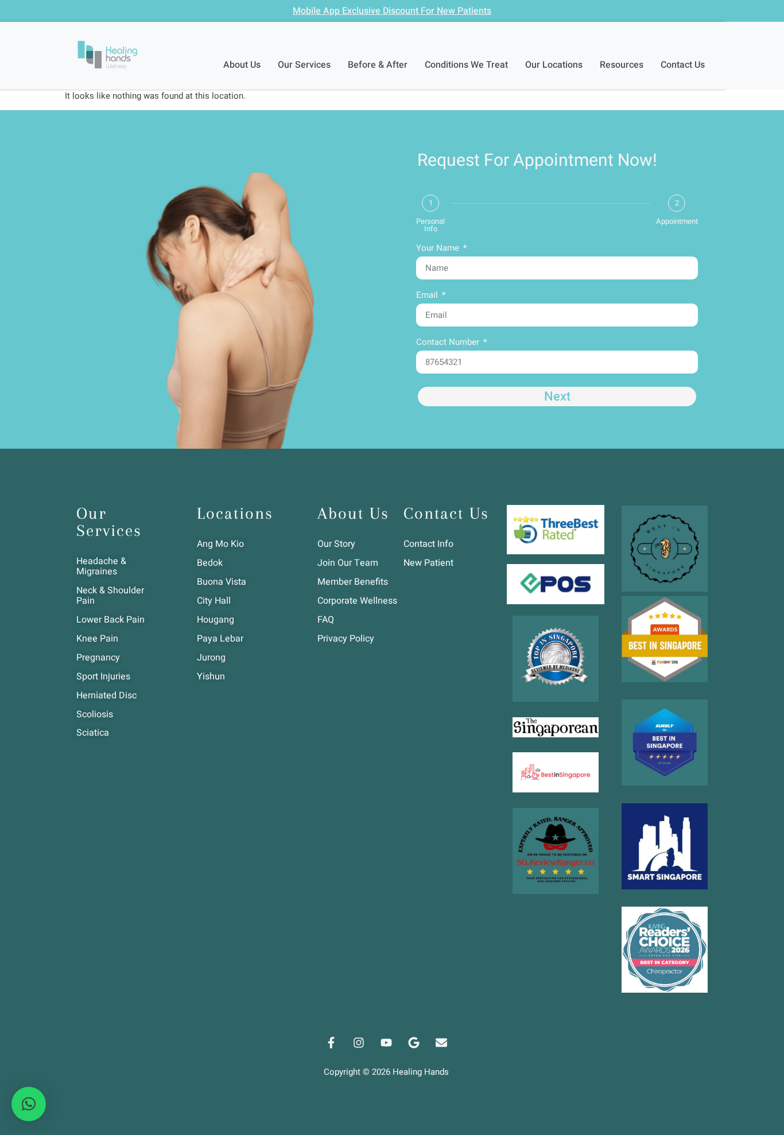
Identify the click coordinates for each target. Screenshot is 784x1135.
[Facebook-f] (331, 1042)
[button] (28, 1104)
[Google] (413, 1042)
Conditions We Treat (466, 65)
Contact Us (683, 65)
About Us (242, 65)
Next (557, 396)
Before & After (377, 65)
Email (428, 296)
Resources (621, 65)
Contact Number (449, 343)
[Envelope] (441, 1042)
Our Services (304, 65)
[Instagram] (358, 1042)
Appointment (677, 221)
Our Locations (554, 65)
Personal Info (430, 224)
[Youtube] (386, 1042)
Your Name (438, 249)
